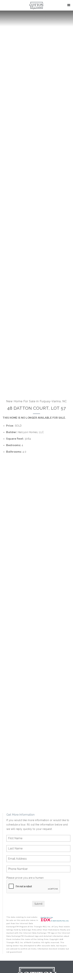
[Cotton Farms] (36, 5)
